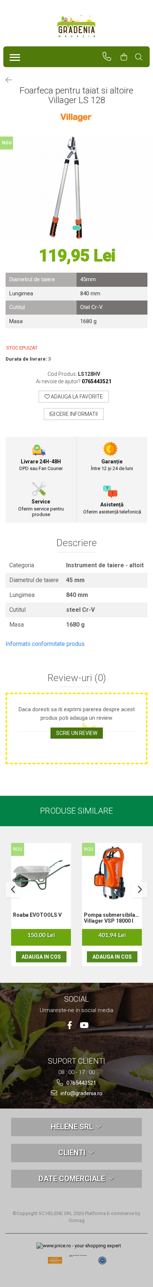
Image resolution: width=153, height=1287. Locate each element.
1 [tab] (76, 227)
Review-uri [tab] (77, 678)
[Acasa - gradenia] (76, 26)
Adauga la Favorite (76, 397)
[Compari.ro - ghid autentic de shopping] (102, 1260)
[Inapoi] (5, 80)
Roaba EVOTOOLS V (37, 915)
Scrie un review (76, 733)
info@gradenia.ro (80, 1093)
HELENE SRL (73, 1126)
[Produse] (13, 55)
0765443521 (80, 1083)
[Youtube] (83, 1025)
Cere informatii (76, 414)
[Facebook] (69, 1025)
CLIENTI (72, 1152)
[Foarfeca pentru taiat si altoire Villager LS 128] (76, 187)
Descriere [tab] (76, 543)
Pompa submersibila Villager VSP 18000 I (109, 918)
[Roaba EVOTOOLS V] (41, 873)
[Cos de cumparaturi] (127, 57)
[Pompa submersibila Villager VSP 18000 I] (112, 873)
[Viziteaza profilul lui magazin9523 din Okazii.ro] (55, 1262)
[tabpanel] (76, 187)
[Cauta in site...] (142, 57)
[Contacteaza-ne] (110, 57)
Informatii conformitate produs (45, 643)
